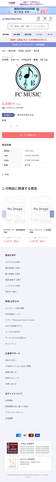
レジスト (39, 34)
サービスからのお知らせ (15, 337)
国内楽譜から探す (12, 268)
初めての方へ (11, 360)
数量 (4, 120)
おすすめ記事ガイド (13, 326)
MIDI (50, 34)
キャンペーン (11, 343)
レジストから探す (12, 285)
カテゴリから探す (12, 262)
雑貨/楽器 (28, 34)
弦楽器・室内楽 (24, 50)
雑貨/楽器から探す (13, 279)
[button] (51, 18)
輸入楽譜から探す (12, 273)
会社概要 (9, 418)
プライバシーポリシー (14, 412)
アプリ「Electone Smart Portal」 (20, 320)
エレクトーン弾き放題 (14, 308)
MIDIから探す (11, 291)
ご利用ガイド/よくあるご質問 (18, 366)
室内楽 (36, 50)
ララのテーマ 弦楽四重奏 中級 (15, 231)
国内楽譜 (6, 34)
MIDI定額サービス (13, 314)
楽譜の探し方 (11, 372)
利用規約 (9, 400)
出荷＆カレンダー (12, 378)
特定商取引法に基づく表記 (16, 406)
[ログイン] (38, 18)
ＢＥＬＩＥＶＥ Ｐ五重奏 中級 (41, 231)
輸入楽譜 (17, 34)
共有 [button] (7, 174)
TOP (3, 50)
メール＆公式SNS (12, 331)
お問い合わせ (11, 383)
